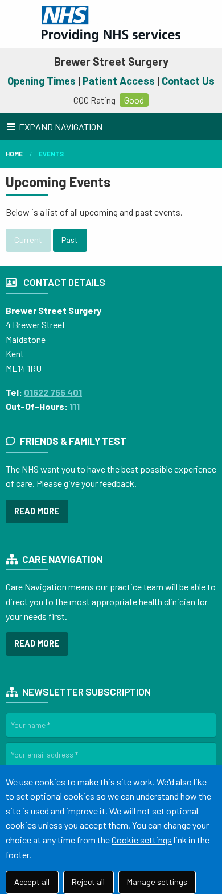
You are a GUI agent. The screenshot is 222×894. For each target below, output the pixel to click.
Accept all (32, 882)
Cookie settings (142, 839)
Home (14, 154)
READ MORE (36, 511)
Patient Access (119, 80)
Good (134, 99)
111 (74, 406)
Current (28, 240)
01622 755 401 (53, 392)
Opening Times (41, 80)
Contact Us (188, 80)
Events (51, 154)
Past (69, 240)
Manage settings (157, 882)
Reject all (88, 882)
